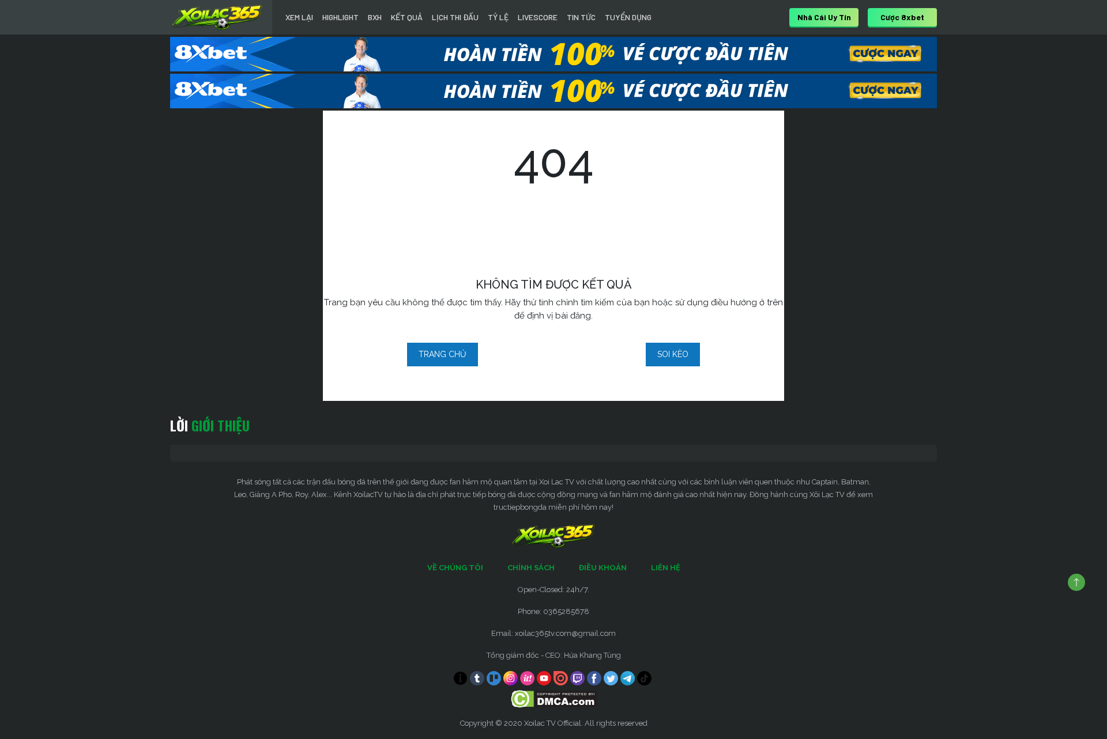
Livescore (538, 17)
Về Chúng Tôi (455, 567)
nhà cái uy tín (824, 17)
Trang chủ (442, 354)
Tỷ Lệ (498, 17)
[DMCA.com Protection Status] (554, 698)
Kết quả (407, 17)
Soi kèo (672, 354)
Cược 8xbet (902, 17)
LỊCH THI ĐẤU (455, 17)
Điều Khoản (603, 567)
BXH (375, 17)
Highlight (340, 17)
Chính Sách (531, 567)
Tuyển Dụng (628, 17)
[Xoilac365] (217, 17)
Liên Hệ (665, 567)
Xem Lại (299, 17)
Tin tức (581, 17)
